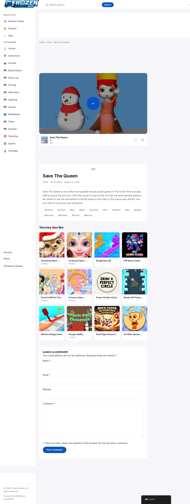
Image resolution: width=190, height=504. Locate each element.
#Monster (49, 215)
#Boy (72, 210)
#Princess (62, 215)
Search (107, 4)
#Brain (82, 210)
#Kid (127, 210)
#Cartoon (94, 210)
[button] (93, 103)
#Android (49, 210)
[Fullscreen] (135, 140)
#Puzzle (75, 215)
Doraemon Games (13, 266)
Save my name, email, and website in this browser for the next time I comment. (86, 443)
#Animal (61, 210)
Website (47, 389)
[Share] (142, 140)
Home (7, 258)
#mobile (137, 210)
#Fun (105, 210)
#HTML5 (116, 210)
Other (49, 42)
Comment (49, 403)
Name (47, 360)
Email (46, 375)
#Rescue (88, 215)
